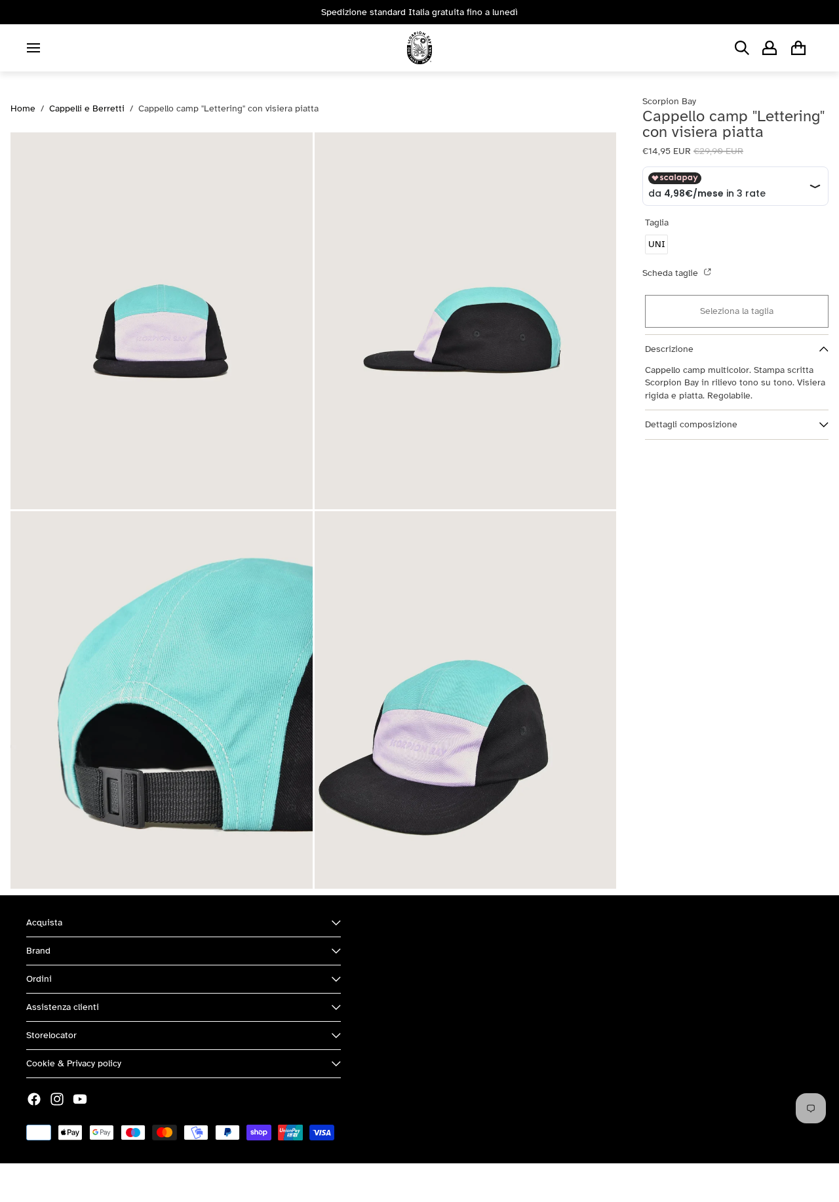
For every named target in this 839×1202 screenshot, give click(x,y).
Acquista (44, 922)
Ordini (39, 978)
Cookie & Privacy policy (73, 1063)
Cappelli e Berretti (87, 108)
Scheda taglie (671, 273)
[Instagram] (57, 1099)
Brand (38, 950)
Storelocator (51, 1035)
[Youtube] (80, 1099)
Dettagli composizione (691, 424)
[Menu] (33, 48)
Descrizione (669, 349)
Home (22, 108)
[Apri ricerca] (742, 47)
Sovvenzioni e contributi (171, 1182)
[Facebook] (34, 1099)
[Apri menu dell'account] (769, 47)
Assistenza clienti (62, 1007)
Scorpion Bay (87, 1182)
